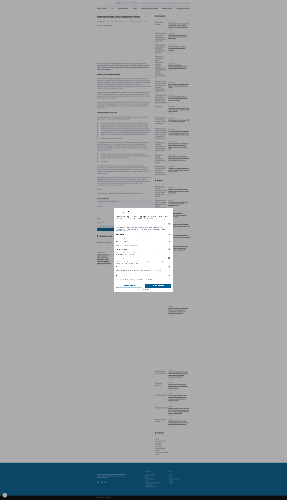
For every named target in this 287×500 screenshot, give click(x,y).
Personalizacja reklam (121, 249)
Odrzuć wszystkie (143, 289)
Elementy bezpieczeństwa (122, 267)
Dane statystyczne (120, 224)
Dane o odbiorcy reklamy (122, 241)
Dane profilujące (120, 275)
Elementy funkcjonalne (121, 258)
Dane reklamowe (120, 234)
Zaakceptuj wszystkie (158, 285)
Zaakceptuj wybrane (129, 285)
